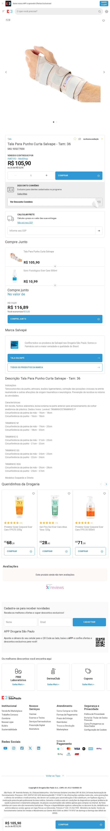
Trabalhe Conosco (10, 715)
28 (45, 542)
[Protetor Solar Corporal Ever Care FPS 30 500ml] (90, 506)
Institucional (9, 705)
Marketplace (62, 729)
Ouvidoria (6, 718)
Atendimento (64, 705)
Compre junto (18, 319)
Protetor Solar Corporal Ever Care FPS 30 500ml (89, 528)
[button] (55, 72)
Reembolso (62, 722)
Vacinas (32, 714)
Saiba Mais (22, 194)
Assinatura (34, 729)
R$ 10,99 (31, 281)
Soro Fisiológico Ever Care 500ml (40, 270)
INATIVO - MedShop (18, 158)
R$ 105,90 (32, 262)
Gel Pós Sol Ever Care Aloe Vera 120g (53, 528)
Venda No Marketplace (12, 711)
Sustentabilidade (9, 729)
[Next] (104, 72)
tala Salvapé (17, 358)
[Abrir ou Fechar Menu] (3, 11)
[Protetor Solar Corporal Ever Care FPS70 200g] (19, 506)
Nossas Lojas (7, 722)
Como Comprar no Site (67, 711)
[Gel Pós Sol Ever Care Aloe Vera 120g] (55, 506)
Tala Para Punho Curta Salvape (39, 251)
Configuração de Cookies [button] (95, 730)
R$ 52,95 (19, 168)
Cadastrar (89, 622)
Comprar (63, 175)
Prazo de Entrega (64, 718)
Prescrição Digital (37, 725)
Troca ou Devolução (65, 726)
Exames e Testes (37, 718)
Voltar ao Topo (53, 776)
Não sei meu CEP (25, 223)
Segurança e (91, 707)
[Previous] (6, 72)
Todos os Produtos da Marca (26, 367)
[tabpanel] (55, 72)
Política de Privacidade (94, 714)
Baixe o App (104, 3)
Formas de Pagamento (67, 715)
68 (9, 542)
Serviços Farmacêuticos (40, 721)
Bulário (5, 726)
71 (80, 542)
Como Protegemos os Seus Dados (94, 725)
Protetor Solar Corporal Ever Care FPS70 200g (18, 528)
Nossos (34, 707)
